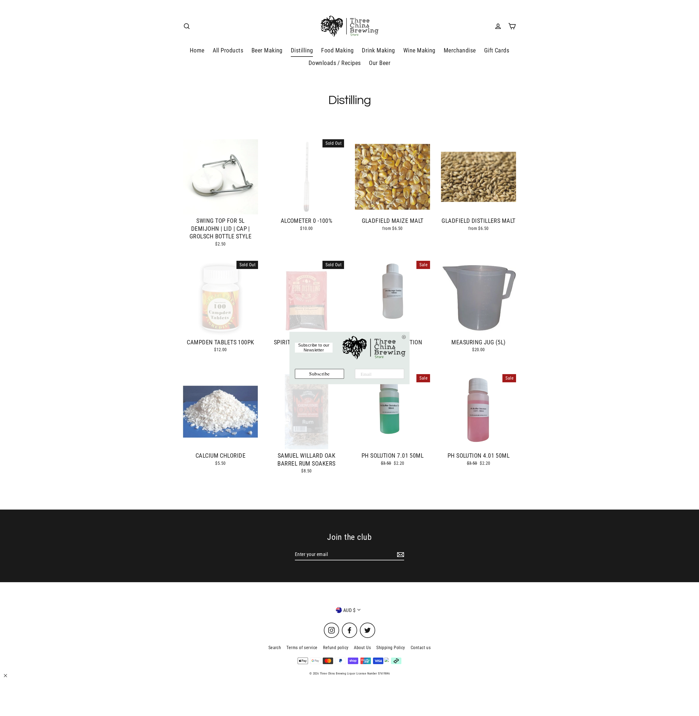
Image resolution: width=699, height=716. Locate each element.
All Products (228, 50)
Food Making (337, 50)
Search (274, 647)
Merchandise (460, 50)
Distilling (302, 50)
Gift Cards (497, 50)
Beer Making (267, 50)
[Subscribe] (399, 554)
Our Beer (379, 63)
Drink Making (378, 50)
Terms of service (301, 647)
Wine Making (419, 50)
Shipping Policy (390, 647)
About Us (362, 647)
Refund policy (336, 647)
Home (197, 50)
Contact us (421, 647)
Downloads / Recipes (335, 63)
